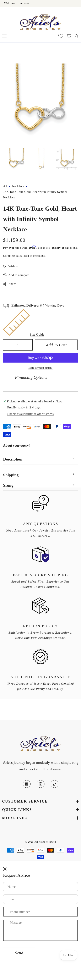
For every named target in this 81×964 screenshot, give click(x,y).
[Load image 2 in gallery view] (41, 158)
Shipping (9, 255)
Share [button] (12, 284)
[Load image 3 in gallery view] (66, 158)
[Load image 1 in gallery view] (16, 158)
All (5, 186)
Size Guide (37, 334)
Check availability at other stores (30, 414)
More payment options (40, 367)
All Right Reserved (45, 842)
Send (19, 953)
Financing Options (31, 377)
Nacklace (18, 186)
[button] (4, 36)
